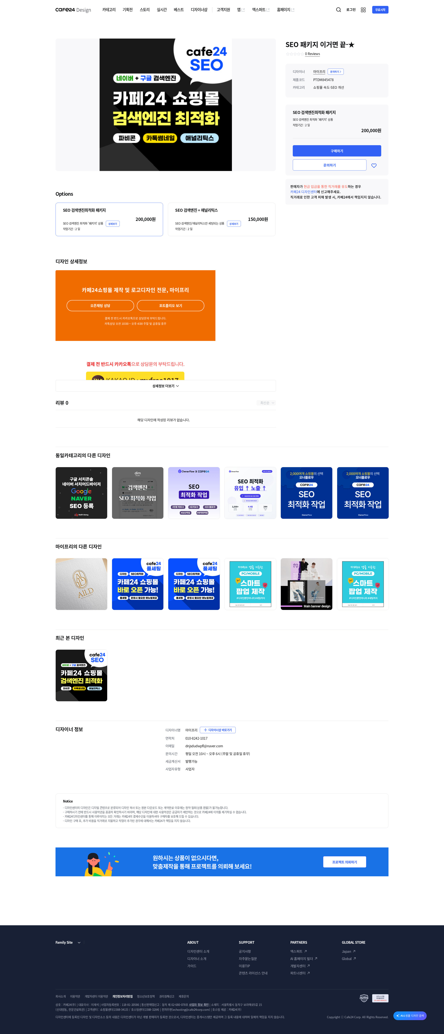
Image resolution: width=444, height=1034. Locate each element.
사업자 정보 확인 (199, 1005)
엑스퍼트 (258, 9)
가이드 (191, 965)
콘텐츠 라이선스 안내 (253, 972)
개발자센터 (297, 965)
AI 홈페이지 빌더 (301, 958)
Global (347, 958)
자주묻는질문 (248, 958)
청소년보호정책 (146, 996)
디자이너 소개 (196, 958)
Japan (346, 951)
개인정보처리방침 (122, 996)
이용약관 (75, 996)
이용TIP (244, 965)
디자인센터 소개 (198, 951)
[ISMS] (374, 998)
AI (412, 1016)
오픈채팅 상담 (100, 305)
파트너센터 (297, 972)
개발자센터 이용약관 (96, 996)
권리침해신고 (166, 996)
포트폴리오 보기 (170, 305)
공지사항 (245, 951)
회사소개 (61, 996)
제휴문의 (184, 996)
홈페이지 (283, 9)
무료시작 (380, 10)
